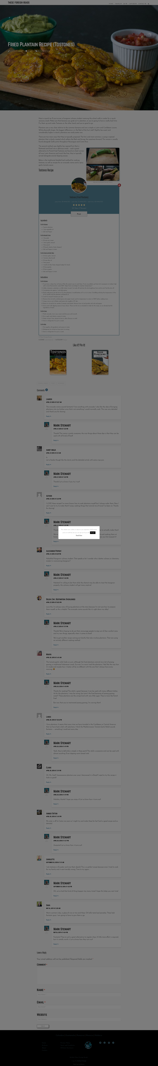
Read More (79, 535)
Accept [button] (92, 532)
